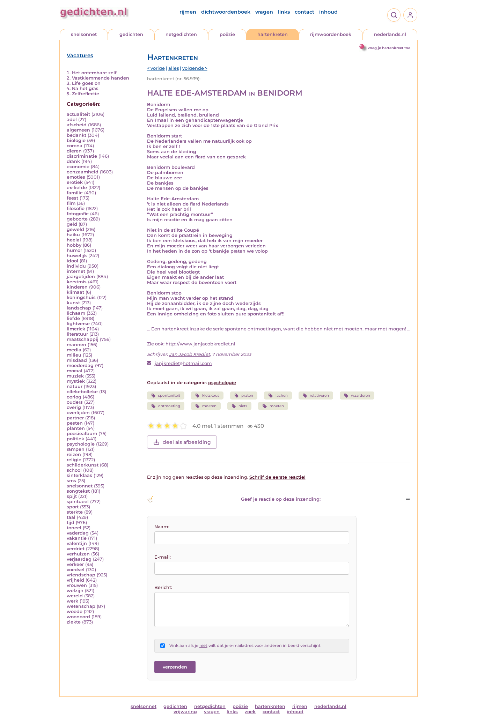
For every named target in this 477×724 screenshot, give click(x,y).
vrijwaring (185, 711)
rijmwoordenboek (330, 34)
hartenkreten (272, 34)
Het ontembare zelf (94, 72)
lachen (282, 395)
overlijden (78, 412)
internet (76, 271)
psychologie (81, 444)
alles (173, 68)
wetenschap (81, 606)
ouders (75, 402)
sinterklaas (79, 475)
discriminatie (82, 156)
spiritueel (78, 501)
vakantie (77, 538)
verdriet (76, 548)
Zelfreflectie (85, 93)
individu (76, 266)
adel (72, 119)
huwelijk (77, 255)
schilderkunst (82, 465)
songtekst (78, 491)
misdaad (77, 360)
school (74, 470)
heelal (74, 239)
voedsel (76, 569)
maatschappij (82, 339)
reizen (74, 454)
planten (76, 428)
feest (72, 198)
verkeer (75, 564)
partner (75, 417)
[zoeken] (394, 15)
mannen (76, 344)
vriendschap (81, 574)
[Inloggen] (410, 15)
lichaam (76, 313)
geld (72, 224)
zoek (250, 711)
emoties (76, 177)
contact (304, 12)
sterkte (75, 512)
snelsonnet (84, 34)
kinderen (77, 287)
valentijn (77, 543)
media (74, 349)
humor (74, 250)
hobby (74, 245)
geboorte (77, 219)
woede (74, 611)
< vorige (156, 68)
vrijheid (75, 580)
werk (72, 601)
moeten (209, 406)
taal (71, 517)
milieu (74, 355)
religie (74, 459)
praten (247, 395)
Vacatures (80, 55)
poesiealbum (82, 433)
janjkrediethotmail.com (183, 363)
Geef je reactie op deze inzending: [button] (281, 499)
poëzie (227, 34)
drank (73, 161)
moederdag (80, 365)
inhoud (328, 12)
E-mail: (162, 557)
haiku (73, 234)
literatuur (77, 334)
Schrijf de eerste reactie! (277, 477)
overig (74, 407)
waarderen (360, 395)
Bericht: (163, 587)
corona (74, 145)
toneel (74, 527)
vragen (264, 12)
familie (75, 192)
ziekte (74, 622)
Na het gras (85, 88)
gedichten (131, 34)
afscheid (77, 124)
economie (78, 166)
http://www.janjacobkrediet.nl (200, 343)
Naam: (161, 526)
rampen (76, 449)
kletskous (210, 395)
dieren (74, 151)
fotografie (78, 213)
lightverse (78, 323)
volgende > (194, 68)
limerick (76, 328)
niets (243, 406)
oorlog (74, 397)
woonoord (78, 616)
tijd (70, 522)
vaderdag (78, 533)
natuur (74, 386)
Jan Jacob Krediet (189, 354)
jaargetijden (81, 276)
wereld (75, 595)
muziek (75, 376)
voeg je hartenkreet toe (389, 48)
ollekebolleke (82, 391)
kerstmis (77, 281)
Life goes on (86, 83)
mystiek (76, 381)
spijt (72, 496)
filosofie (76, 208)
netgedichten (181, 34)
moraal (74, 370)
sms (71, 480)
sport (73, 506)
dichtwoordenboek (225, 12)
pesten (75, 423)
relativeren (319, 395)
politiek (75, 438)
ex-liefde (77, 187)
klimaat (75, 292)
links (284, 12)
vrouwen (77, 585)
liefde (73, 318)
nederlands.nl (390, 34)
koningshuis (81, 297)
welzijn (75, 590)
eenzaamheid (82, 171)
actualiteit (78, 114)
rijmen (187, 12)
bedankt (76, 135)
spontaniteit (169, 395)
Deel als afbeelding (187, 442)
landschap (79, 308)
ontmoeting (169, 406)
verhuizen (78, 554)
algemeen (78, 130)
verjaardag (79, 559)
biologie (76, 140)
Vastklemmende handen (100, 78)
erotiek (75, 182)
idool (72, 260)
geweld (75, 229)
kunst (73, 302)
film (71, 203)
